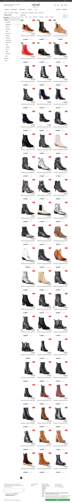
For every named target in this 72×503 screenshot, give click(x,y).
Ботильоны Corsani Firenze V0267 (60, 240)
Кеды (12, 31)
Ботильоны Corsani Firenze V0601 (28, 218)
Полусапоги (12, 42)
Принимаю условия (11, 494)
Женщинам (14, 9)
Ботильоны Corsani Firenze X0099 (60, 104)
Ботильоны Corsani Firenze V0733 (60, 172)
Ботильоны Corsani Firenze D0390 (44, 81)
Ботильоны (12, 24)
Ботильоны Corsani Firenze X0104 (44, 104)
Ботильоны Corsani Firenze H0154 (60, 58)
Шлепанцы (12, 53)
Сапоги (12, 49)
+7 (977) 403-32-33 (20, 0)
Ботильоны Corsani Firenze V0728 (44, 195)
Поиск (58, 5)
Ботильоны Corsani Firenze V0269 (44, 240)
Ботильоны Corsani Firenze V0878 (60, 149)
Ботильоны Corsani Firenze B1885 (44, 354)
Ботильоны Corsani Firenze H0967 (28, 35)
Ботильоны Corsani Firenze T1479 (28, 309)
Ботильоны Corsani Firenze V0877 (28, 172)
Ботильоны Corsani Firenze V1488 (44, 149)
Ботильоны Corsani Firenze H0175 (28, 58)
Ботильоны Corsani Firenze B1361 (28, 445)
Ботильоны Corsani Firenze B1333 (60, 445)
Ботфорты (12, 28)
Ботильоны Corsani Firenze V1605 (44, 126)
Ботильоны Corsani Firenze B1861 (60, 354)
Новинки (7, 9)
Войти (67, 0)
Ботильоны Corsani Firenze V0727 (60, 195)
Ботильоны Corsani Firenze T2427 (60, 286)
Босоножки (12, 22)
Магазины (64, 9)
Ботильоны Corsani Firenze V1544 (28, 149)
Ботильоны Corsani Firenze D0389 (60, 81)
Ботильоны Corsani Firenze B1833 (44, 423)
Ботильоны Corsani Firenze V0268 (44, 286)
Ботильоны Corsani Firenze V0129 (60, 263)
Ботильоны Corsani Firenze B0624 (60, 468)
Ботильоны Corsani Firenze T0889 (44, 331)
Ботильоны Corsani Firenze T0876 (28, 331)
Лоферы (12, 35)
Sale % (36, 9)
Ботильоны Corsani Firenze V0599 (44, 218)
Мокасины (12, 38)
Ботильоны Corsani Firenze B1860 (28, 377)
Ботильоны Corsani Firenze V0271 (60, 218)
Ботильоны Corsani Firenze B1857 (60, 377)
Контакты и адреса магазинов (46, 486)
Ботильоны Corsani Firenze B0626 (44, 468)
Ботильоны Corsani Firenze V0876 (28, 286)
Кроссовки (12, 33)
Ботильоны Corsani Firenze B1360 (44, 445)
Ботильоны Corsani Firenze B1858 (44, 377)
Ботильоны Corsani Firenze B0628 (28, 468)
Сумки (12, 56)
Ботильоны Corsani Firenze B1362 (60, 423)
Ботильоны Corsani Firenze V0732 (28, 195)
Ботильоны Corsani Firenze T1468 (44, 309)
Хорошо (57, 499)
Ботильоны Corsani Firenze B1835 (28, 423)
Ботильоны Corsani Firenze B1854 (28, 400)
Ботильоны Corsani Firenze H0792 (44, 35)
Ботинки (12, 26)
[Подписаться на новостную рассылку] (23, 490)
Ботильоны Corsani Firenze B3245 (28, 354)
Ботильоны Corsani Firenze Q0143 (28, 104)
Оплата (43, 489)
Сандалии (12, 47)
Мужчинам (22, 9)
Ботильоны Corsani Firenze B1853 (44, 400)
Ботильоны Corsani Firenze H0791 (60, 35)
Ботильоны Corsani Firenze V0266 (28, 263)
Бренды (30, 9)
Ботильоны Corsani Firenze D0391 (28, 81)
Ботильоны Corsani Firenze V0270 (28, 240)
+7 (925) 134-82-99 (10, 0)
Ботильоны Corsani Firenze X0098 (28, 126)
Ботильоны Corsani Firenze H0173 (44, 58)
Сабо (12, 44)
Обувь (12, 19)
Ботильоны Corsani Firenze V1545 (60, 126)
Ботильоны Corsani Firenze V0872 (44, 172)
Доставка (58, 9)
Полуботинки (12, 40)
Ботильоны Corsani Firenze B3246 (60, 331)
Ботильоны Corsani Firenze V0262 (44, 263)
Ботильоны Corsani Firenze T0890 (60, 309)
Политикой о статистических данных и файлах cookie (56, 497)
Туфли (12, 51)
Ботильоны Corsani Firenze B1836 (60, 400)
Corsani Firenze (7, 15)
